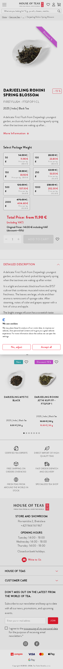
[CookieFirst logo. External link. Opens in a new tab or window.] (4, 319)
